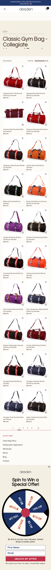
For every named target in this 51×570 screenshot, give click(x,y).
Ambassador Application (13, 445)
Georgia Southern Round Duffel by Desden (35, 382)
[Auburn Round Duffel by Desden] (37, 150)
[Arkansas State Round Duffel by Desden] (14, 150)
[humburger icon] (5, 9)
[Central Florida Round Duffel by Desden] (37, 222)
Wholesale (7, 449)
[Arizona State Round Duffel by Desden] (14, 114)
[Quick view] (22, 66)
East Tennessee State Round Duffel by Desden (37, 310)
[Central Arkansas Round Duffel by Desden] (14, 222)
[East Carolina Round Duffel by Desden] (14, 294)
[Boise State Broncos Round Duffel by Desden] (37, 186)
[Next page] (38, 428)
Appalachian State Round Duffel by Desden (35, 94)
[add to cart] (22, 88)
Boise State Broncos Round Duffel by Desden (36, 202)
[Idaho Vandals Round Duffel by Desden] (37, 401)
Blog (5, 457)
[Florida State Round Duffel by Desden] (37, 330)
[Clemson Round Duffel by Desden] (37, 257)
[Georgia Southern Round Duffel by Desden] (37, 365)
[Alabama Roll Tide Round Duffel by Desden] (14, 78)
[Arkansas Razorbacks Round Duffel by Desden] (37, 114)
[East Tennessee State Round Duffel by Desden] (37, 294)
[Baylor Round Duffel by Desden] (14, 186)
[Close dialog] (49, 467)
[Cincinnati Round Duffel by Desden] (14, 257)
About (5, 453)
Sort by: (31, 61)
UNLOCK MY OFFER (25, 559)
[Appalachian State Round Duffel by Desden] (37, 78)
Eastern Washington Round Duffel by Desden (13, 346)
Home (5, 31)
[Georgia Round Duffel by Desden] (14, 365)
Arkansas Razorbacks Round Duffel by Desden (36, 130)
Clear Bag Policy (9, 441)
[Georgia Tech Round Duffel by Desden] (14, 401)
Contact (6, 461)
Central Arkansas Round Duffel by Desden (12, 238)
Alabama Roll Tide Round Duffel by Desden (12, 94)
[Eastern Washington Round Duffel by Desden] (14, 330)
